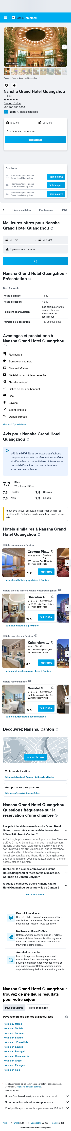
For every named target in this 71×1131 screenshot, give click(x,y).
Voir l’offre (46, 571)
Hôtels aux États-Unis (16, 1042)
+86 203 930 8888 (14, 107)
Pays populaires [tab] (14, 1007)
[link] (27, 580)
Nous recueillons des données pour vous (29, 1102)
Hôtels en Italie (12, 1069)
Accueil (6, 1122)
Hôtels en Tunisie (13, 1028)
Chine (16, 1122)
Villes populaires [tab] (38, 1007)
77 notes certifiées (27, 112)
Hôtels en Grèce (13, 1060)
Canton (55, 1122)
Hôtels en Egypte (13, 1046)
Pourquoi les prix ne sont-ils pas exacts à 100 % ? (34, 1108)
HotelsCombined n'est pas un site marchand (31, 1096)
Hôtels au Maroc (13, 1023)
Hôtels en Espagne (14, 1065)
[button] (5, 17)
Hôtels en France (13, 1037)
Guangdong (36, 1122)
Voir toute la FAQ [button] (35, 894)
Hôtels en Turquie (14, 1033)
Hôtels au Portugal (14, 1051)
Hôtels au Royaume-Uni (17, 1056)
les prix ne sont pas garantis (28, 1086)
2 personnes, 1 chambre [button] (20, 131)
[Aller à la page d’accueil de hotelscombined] (24, 17)
